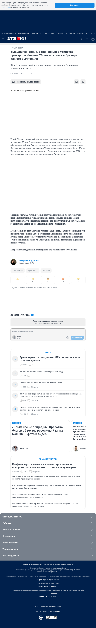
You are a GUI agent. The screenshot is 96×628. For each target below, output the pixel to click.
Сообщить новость (12, 516)
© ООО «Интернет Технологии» (48, 611)
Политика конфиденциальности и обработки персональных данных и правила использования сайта (48, 590)
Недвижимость (9, 33)
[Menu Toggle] (3, 39)
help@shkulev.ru (53, 571)
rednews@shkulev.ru (59, 568)
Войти (19, 338)
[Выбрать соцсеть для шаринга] (83, 81)
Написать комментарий (28, 82)
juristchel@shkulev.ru (73, 570)
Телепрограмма (47, 33)
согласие (6, 8)
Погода (34, 33)
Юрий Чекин (33, 270)
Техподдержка (10, 549)
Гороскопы (70, 33)
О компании (8, 536)
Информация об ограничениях (48, 580)
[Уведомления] (87, 39)
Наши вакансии (10, 542)
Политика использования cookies (48, 583)
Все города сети (10, 555)
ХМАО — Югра (17, 270)
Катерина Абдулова (28, 260)
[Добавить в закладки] (76, 81)
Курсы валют (83, 33)
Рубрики (6, 523)
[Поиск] (81, 39)
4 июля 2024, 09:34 (17, 73)
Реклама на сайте (11, 529)
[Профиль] (93, 39)
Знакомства (23, 33)
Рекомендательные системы (48, 587)
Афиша (59, 33)
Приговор (46, 270)
